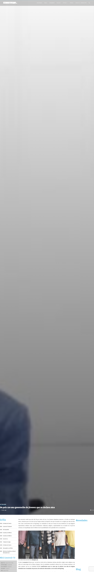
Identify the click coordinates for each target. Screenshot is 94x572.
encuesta (25, 562)
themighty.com (35, 559)
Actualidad (3, 504)
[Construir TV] (10, 2)
